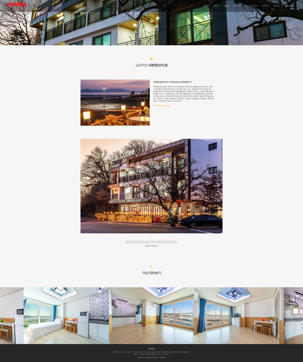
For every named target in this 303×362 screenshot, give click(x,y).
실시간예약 (289, 6)
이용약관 (141, 357)
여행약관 (162, 357)
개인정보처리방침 (151, 357)
